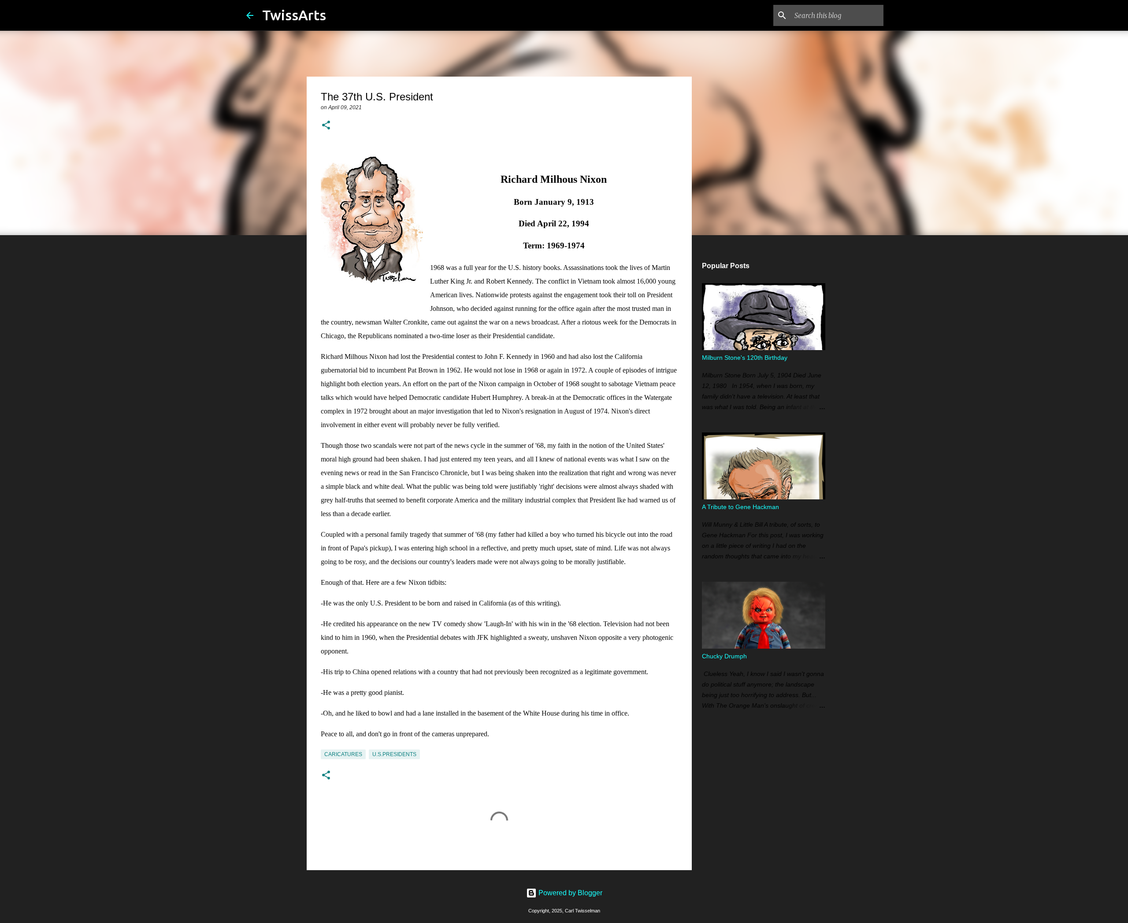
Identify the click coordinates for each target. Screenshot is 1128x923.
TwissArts (294, 15)
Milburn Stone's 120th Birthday (744, 357)
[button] (326, 126)
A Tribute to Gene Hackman (740, 506)
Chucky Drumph (724, 656)
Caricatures (343, 754)
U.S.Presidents (394, 754)
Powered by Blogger (569, 893)
